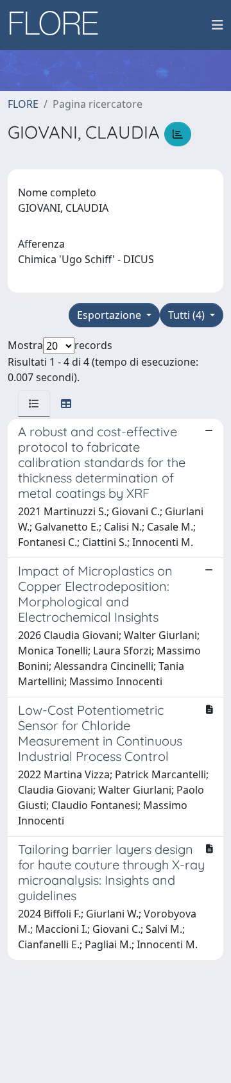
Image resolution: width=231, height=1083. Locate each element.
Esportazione (110, 315)
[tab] (34, 403)
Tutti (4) (187, 315)
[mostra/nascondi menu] (217, 25)
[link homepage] (58, 25)
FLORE (23, 104)
